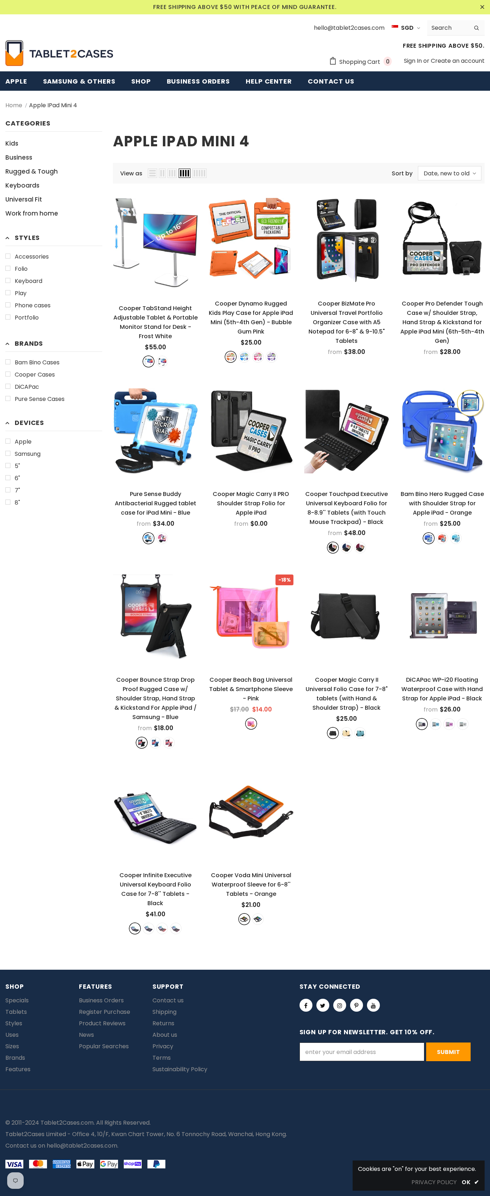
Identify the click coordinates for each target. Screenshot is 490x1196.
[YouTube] (373, 1005)
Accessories (32, 256)
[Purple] (360, 547)
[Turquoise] (456, 538)
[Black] (333, 547)
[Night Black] (162, 361)
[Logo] (59, 53)
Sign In (413, 61)
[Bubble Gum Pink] (258, 356)
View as (131, 173)
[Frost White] (148, 361)
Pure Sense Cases (40, 399)
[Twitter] (322, 1005)
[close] (482, 7)
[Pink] (162, 538)
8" (17, 502)
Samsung (28, 454)
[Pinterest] (356, 1005)
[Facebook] (306, 1005)
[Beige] (346, 733)
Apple (23, 442)
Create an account (458, 61)
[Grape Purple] (271, 356)
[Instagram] (339, 1005)
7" (17, 490)
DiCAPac (27, 387)
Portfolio (27, 317)
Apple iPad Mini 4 (53, 105)
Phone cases (33, 305)
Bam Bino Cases (37, 362)
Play (21, 293)
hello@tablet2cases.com (82, 1145)
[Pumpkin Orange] (230, 356)
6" (17, 478)
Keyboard (28, 281)
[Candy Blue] (244, 356)
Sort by (402, 173)
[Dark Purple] (175, 928)
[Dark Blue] (148, 928)
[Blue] (148, 538)
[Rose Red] (162, 928)
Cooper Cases (35, 374)
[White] (462, 724)
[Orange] (442, 538)
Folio (21, 269)
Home (13, 105)
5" (17, 466)
